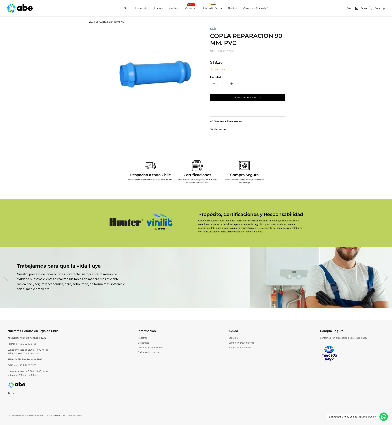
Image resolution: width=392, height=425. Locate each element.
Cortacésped (191, 8)
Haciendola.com (54, 415)
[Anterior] (6, 277)
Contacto (233, 337)
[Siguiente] (386, 277)
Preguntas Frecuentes (239, 347)
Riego (126, 8)
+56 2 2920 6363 (27, 365)
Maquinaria (174, 8)
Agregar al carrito (247, 97)
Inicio (91, 22)
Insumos (158, 8)
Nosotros (232, 8)
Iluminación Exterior (212, 8)
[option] (155, 74)
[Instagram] (13, 393)
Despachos (143, 342)
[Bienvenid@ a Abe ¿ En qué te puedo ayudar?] (383, 416)
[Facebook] (9, 393)
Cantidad (215, 76)
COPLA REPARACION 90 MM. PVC (110, 22)
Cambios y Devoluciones (241, 342)
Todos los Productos (148, 352)
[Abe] (20, 8)
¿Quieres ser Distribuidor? (255, 8)
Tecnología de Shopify (72, 415)
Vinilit (213, 28)
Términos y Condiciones (150, 347)
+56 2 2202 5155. (27, 343)
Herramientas (141, 8)
